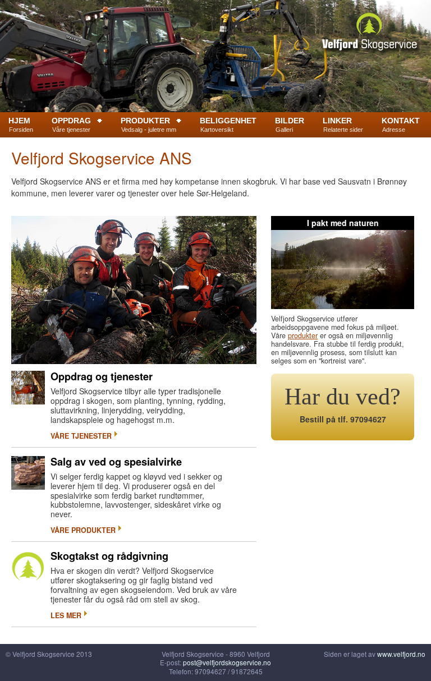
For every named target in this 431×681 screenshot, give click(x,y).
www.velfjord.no (401, 654)
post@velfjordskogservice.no (227, 662)
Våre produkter (83, 530)
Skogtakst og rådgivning (109, 556)
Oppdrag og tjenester (102, 376)
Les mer (66, 615)
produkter (303, 335)
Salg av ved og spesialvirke (116, 461)
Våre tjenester (81, 436)
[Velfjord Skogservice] (369, 33)
